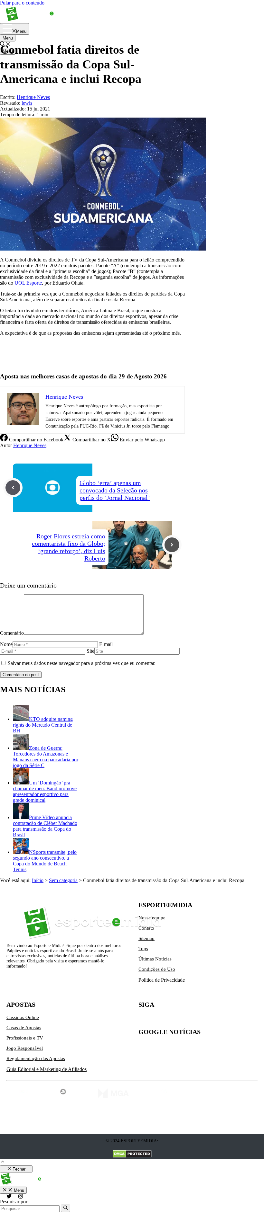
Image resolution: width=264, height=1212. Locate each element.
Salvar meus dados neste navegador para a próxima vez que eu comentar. (82, 663)
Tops (143, 948)
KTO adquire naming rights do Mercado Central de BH (43, 724)
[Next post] (172, 544)
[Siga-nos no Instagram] (157, 1020)
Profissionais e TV (24, 1037)
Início (37, 880)
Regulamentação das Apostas (35, 1058)
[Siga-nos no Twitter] (143, 1020)
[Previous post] (13, 487)
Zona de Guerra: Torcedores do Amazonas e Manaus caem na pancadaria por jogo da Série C (45, 756)
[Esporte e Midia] (39, 20)
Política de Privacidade (161, 980)
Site (90, 651)
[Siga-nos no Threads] (184, 1020)
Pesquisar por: (14, 1201)
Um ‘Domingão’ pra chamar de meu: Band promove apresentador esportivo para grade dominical (45, 791)
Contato (146, 928)
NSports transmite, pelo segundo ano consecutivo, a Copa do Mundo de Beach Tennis (45, 860)
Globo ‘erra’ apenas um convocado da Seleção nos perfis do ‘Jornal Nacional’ (115, 490)
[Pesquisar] (65, 1208)
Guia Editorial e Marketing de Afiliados (46, 1069)
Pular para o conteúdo (22, 2)
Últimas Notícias (155, 958)
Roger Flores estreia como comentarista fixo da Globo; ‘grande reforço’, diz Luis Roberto (68, 547)
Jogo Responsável (24, 1048)
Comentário (12, 633)
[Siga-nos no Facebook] (170, 1020)
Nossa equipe (151, 917)
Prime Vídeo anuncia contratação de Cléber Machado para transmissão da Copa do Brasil (45, 826)
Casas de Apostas (23, 1027)
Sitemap (146, 938)
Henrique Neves (29, 445)
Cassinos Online (22, 1017)
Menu (8, 38)
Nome (6, 644)
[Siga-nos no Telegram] (198, 1020)
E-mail (106, 644)
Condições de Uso (156, 969)
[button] (2, 1162)
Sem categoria (63, 880)
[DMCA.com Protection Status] (132, 1154)
